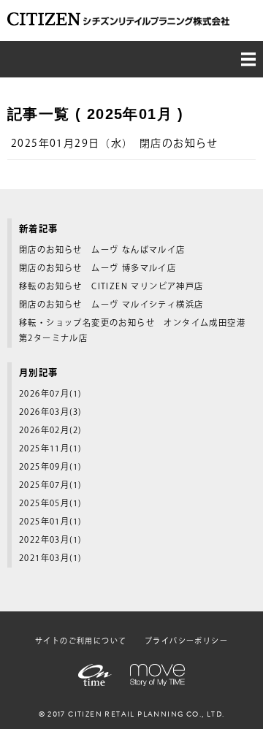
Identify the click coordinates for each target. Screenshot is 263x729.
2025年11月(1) (50, 449)
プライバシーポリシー (186, 641)
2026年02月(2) (50, 430)
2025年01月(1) (50, 522)
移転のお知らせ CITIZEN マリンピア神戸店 (111, 286)
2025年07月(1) (50, 485)
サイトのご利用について (80, 641)
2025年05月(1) (50, 503)
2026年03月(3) (50, 412)
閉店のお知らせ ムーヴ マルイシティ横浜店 (111, 305)
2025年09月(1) (50, 467)
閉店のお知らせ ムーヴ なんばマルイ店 (102, 250)
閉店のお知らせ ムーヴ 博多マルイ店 (97, 268)
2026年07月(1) (50, 394)
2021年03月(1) (50, 558)
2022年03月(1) (50, 540)
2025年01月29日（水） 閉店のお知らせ (114, 144)
